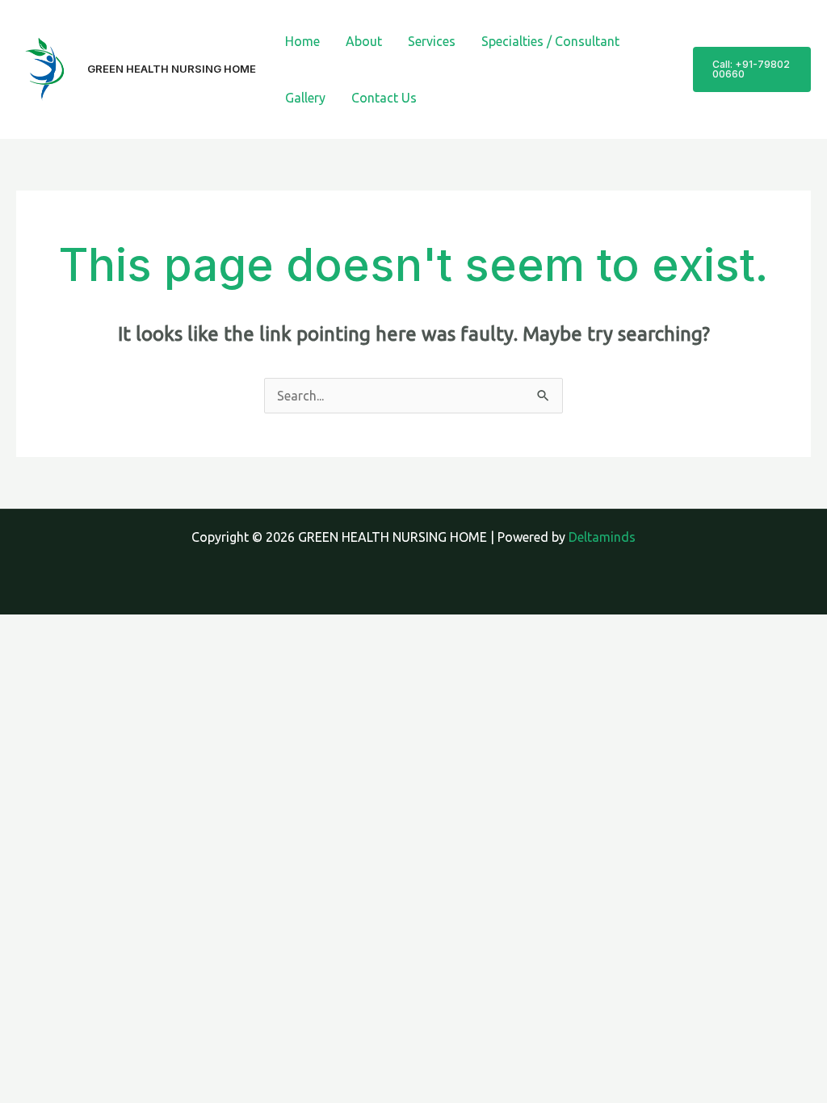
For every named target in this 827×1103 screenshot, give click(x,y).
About (364, 41)
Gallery (305, 97)
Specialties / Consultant (550, 41)
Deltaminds (602, 537)
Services (431, 41)
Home (302, 41)
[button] (752, 69)
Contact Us (384, 97)
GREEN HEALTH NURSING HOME (171, 68)
